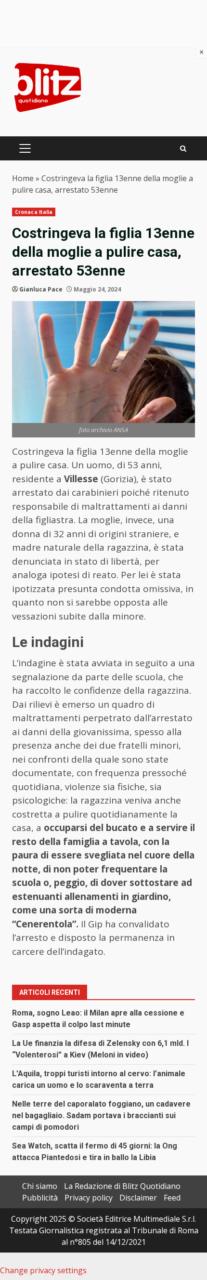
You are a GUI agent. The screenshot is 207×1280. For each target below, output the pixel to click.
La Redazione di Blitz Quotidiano (122, 1186)
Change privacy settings (43, 1270)
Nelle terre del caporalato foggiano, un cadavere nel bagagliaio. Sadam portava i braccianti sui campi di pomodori (101, 1115)
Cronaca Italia (33, 212)
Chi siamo (39, 1186)
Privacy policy (89, 1197)
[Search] (183, 148)
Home (23, 178)
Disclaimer (138, 1197)
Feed (172, 1197)
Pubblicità (40, 1197)
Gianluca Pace (41, 289)
